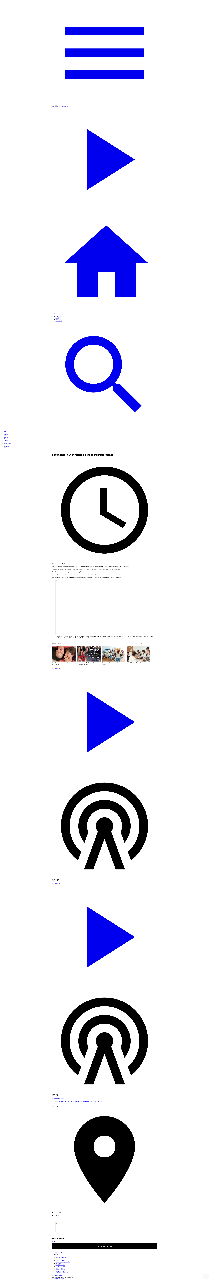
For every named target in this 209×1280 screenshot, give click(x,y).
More (53, 1241)
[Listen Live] (104, 721)
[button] (64, 656)
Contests (58, 316)
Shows (57, 314)
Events (57, 318)
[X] (6, 447)
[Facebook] (7, 446)
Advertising (59, 319)
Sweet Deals (59, 321)
